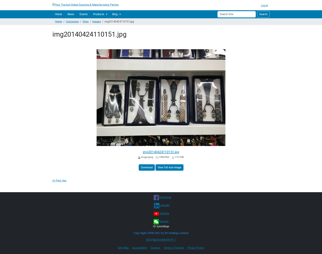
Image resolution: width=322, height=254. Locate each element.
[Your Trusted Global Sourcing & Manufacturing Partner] (85, 5)
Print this (60, 180)
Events (83, 14)
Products (98, 14)
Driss (86, 21)
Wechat (164, 221)
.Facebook (165, 197)
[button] (107, 14)
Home (58, 14)
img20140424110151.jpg (161, 152)
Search (263, 14)
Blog (115, 14)
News (70, 14)
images (96, 21)
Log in (264, 5)
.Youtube (164, 213)
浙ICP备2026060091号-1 (161, 239)
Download (147, 167)
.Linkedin (164, 205)
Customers (72, 21)
